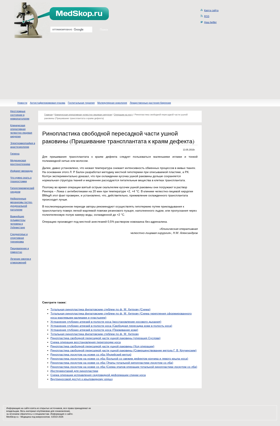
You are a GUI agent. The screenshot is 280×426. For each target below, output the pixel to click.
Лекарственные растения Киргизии (150, 102)
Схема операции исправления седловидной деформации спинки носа (98, 375)
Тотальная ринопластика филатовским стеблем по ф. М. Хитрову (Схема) (100, 309)
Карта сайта (211, 10)
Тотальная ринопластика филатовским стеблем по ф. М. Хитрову (94, 334)
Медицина (25, 417)
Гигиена (14, 153)
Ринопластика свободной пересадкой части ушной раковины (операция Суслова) (105, 338)
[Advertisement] (140, 68)
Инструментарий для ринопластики (74, 370)
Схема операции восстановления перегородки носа (85, 342)
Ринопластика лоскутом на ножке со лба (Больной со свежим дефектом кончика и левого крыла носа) (119, 358)
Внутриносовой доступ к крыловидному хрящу (81, 379)
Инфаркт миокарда (21, 171)
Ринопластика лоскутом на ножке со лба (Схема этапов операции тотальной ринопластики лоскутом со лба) (123, 366)
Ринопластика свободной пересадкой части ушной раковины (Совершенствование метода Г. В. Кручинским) (123, 350)
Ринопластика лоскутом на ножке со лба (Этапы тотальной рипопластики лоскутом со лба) (111, 362)
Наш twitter (210, 22)
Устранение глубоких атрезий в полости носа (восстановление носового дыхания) (105, 321)
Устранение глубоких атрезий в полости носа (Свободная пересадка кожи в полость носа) (111, 325)
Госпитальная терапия (81, 102)
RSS (206, 16)
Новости (22, 102)
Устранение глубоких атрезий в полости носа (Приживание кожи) (94, 329)
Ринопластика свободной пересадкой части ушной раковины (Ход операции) (102, 346)
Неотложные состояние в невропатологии (19, 115)
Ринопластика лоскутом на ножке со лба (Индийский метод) (90, 354)
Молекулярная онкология (112, 102)
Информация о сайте (61, 414)
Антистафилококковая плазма (47, 102)
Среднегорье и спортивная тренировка (19, 238)
